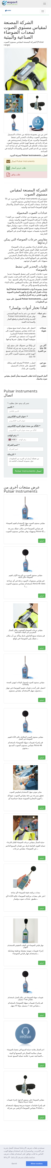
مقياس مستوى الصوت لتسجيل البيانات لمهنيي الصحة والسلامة (25, 683)
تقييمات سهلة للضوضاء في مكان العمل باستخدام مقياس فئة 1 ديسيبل (25, 998)
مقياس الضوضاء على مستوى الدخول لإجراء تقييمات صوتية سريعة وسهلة (25, 1101)
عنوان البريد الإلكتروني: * (17, 416)
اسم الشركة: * (13, 445)
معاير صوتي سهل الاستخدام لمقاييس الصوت (25, 792)
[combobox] (12, 440)
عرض (42, 540)
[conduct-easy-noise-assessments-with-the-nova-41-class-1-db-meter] (25, 983)
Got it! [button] (14, 1164)
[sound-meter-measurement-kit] (14, 103)
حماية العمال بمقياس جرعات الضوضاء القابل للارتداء (25, 842)
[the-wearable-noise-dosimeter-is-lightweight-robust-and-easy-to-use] (25, 827)
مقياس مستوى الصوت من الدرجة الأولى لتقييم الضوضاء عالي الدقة (25, 576)
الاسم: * (10, 407)
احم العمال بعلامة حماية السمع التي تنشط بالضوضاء (25, 1049)
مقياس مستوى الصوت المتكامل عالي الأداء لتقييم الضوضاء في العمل (25, 738)
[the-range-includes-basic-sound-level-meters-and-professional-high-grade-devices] (14, 123)
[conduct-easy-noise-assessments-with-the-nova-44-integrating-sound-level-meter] (25, 722)
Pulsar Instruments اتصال (28, 471)
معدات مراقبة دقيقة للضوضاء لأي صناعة (25, 892)
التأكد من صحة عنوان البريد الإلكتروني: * (23, 426)
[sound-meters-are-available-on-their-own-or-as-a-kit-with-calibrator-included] (37, 103)
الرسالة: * (11, 454)
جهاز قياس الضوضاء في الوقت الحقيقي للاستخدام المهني (26, 946)
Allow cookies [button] (37, 1164)
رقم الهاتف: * (13, 435)
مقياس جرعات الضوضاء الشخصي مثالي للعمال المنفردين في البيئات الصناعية (26, 631)
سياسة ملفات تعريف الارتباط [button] (23, 1157)
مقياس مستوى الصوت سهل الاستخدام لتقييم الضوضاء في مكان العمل (25, 524)
